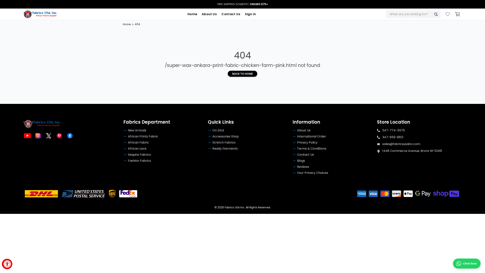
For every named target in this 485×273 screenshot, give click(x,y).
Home (192, 14)
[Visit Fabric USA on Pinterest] (59, 136)
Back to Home (242, 74)
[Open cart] (457, 14)
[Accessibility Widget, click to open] (7, 264)
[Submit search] (436, 14)
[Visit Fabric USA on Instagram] (38, 136)
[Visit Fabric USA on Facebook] (70, 136)
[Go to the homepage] (40, 14)
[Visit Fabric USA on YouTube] (27, 136)
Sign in (250, 14)
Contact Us (230, 14)
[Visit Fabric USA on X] (49, 136)
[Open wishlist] (448, 14)
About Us (209, 14)
